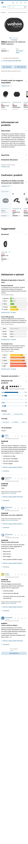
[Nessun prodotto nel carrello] (25, 2)
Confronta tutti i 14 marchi (8, 312)
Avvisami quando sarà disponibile (12, 60)
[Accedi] (17, 2)
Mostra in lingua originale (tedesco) (12, 467)
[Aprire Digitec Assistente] (21, 2)
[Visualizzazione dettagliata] (14, 304)
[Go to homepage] (2, 2)
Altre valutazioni (14, 653)
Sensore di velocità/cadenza (11, 520)
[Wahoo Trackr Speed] (5, 100)
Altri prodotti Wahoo (19, 50)
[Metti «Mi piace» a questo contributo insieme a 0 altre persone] (18, 508)
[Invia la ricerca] (10, 7)
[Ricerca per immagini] (25, 6)
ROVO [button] (6, 435)
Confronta (8, 67)
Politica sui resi (5, 166)
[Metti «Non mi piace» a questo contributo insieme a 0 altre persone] (25, 436)
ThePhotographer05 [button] (9, 534)
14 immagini (14, 40)
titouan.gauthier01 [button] (9, 617)
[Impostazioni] (13, 2)
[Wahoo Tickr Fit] (5, 250)
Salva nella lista (21, 67)
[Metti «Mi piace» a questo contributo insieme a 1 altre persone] (18, 436)
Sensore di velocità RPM (10, 493)
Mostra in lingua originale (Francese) (13, 497)
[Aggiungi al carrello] (2, 261)
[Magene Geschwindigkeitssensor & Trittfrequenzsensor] (16, 100)
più (22, 453)
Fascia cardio (4, 252)
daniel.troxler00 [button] (9, 507)
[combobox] (4, 430)
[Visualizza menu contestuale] (15, 436)
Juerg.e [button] (7, 574)
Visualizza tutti (5, 86)
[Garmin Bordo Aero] (16, 203)
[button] (14, 58)
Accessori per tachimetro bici (5, 102)
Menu (4, 7)
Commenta (6, 471)
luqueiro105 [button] (8, 478)
